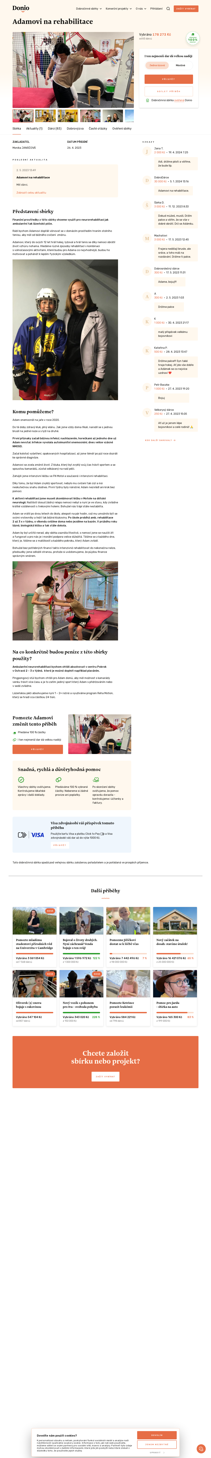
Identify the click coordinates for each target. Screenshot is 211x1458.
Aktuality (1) (34, 128)
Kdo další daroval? (158, 440)
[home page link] (21, 8)
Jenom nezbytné (157, 1444)
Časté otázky (98, 128)
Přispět (168, 79)
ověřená (179, 100)
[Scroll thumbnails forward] (130, 115)
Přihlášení (156, 8)
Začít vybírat (186, 9)
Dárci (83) (54, 128)
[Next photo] (130, 70)
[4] (90, 115)
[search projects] (168, 8)
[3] (67, 115)
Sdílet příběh (169, 91)
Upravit (155, 1452)
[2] (45, 115)
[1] (23, 115)
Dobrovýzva (75, 128)
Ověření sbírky (122, 128)
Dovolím (157, 1435)
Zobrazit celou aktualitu (31, 192)
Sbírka (17, 128)
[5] (112, 115)
